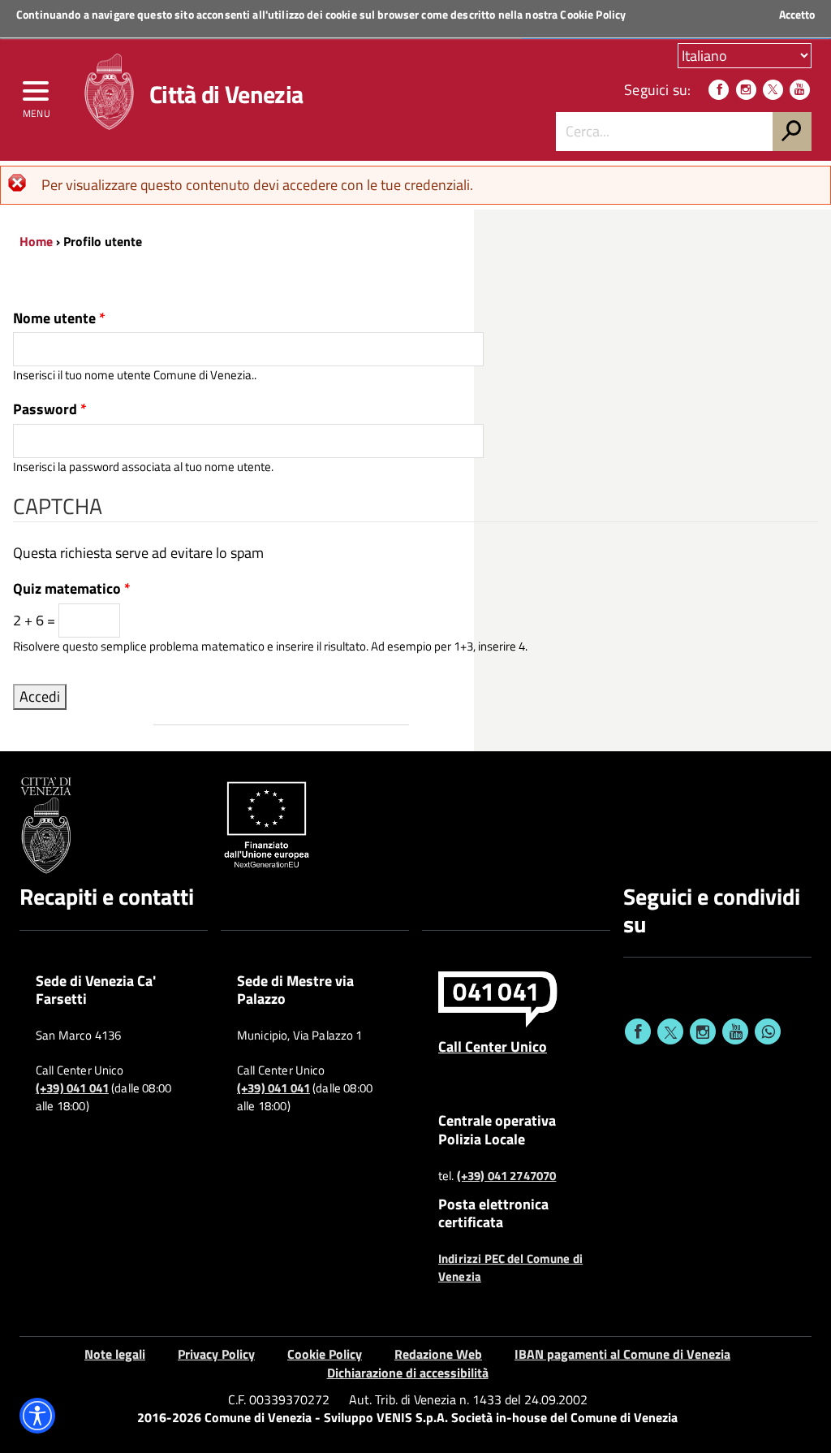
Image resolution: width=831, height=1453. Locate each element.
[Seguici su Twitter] (773, 90)
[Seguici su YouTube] (800, 90)
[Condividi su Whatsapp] (768, 1031)
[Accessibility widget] (37, 1416)
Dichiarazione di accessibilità (408, 1372)
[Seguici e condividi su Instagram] (703, 1031)
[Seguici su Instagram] (746, 90)
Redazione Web (438, 1354)
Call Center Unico (492, 1046)
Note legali (114, 1354)
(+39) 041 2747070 (507, 1176)
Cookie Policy (593, 14)
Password (50, 409)
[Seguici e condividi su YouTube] (735, 1031)
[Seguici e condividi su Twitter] (670, 1031)
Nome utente (59, 318)
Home (36, 241)
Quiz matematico (72, 588)
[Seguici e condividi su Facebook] (638, 1031)
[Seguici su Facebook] (718, 90)
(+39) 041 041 (72, 1088)
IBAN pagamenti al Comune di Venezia (622, 1354)
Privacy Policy (216, 1354)
